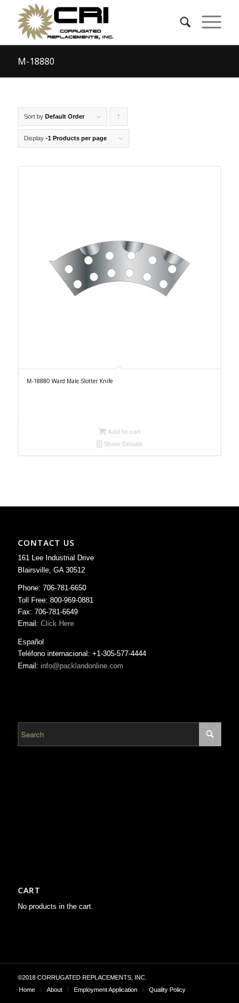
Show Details (122, 444)
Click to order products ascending (119, 119)
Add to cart (123, 431)
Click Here (57, 623)
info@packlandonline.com (82, 666)
